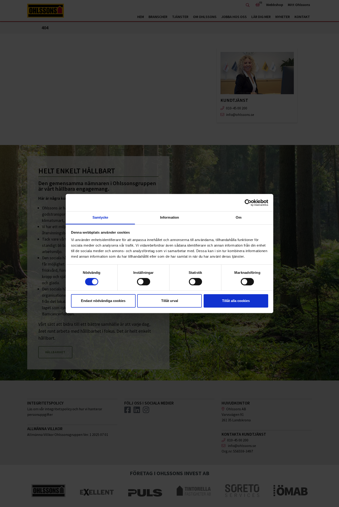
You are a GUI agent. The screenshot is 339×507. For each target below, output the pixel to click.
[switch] (143, 281)
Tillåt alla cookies (236, 301)
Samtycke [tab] (100, 217)
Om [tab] (238, 217)
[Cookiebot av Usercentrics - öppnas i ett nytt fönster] (248, 202)
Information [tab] (169, 217)
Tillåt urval (169, 301)
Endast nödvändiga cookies (103, 301)
